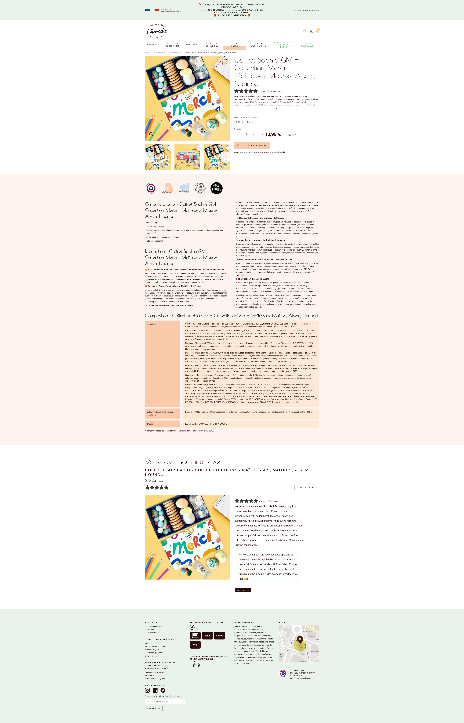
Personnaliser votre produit (245, 117)
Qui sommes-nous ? (153, 626)
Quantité (237, 129)
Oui (249, 122)
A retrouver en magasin (155, 679)
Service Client (151, 656)
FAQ (147, 643)
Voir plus (243, 590)
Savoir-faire (150, 629)
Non (238, 122)
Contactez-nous (152, 633)
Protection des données (155, 647)
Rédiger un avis (275, 91)
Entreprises (150, 676)
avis (263, 91)
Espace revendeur (307, 45)
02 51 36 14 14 (296, 10)
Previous (149, 157)
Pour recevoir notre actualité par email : (163, 696)
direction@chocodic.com (311, 10)
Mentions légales (152, 650)
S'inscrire (153, 708)
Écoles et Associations (154, 672)
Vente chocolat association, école (283, 45)
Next (225, 157)
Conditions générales (154, 653)
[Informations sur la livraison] (195, 664)
